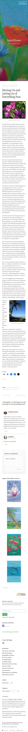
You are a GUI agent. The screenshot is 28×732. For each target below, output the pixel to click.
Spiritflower (14, 40)
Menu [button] (23, 3)
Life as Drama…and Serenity (8, 651)
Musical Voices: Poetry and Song (9, 664)
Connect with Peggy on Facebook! (10, 632)
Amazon (6, 587)
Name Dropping (21, 395)
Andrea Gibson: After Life (7, 674)
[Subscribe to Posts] (3, 626)
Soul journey (11, 85)
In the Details (6, 395)
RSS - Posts (6, 626)
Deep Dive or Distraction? (8, 668)
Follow (4, 614)
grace (18, 387)
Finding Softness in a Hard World (9, 672)
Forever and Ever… (6, 670)
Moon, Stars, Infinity (6, 657)
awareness (9, 387)
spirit (11, 389)
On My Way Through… (7, 661)
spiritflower (4, 85)
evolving (14, 387)
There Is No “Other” (6, 666)
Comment (19, 469)
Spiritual (16, 85)
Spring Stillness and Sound (8, 655)
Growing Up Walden (6, 659)
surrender (15, 389)
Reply (6, 431)
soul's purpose (5, 389)
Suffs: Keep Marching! (7, 653)
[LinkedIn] (3, 643)
